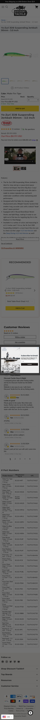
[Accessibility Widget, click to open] (30, 712)
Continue (29, 364)
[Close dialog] (38, 348)
